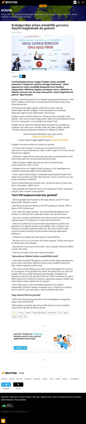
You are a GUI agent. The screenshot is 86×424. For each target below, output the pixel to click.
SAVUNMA (37, 379)
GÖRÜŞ (57, 379)
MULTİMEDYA (74, 379)
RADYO (65, 379)
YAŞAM (45, 379)
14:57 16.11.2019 (17, 32)
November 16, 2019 (60, 140)
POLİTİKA (19, 379)
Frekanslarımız (14, 397)
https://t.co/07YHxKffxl (43, 136)
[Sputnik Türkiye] (10, 4)
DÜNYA (14, 312)
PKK (20, 316)
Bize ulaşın (36, 397)
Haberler (28, 312)
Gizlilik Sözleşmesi (7, 400)
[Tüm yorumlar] (3, 421)
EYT (60, 312)
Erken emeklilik (52, 312)
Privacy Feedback (20, 400)
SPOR (51, 379)
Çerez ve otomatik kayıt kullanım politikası (67, 397)
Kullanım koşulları (26, 397)
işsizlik (66, 312)
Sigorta (14, 316)
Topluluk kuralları (46, 397)
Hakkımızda (5, 397)
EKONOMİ (28, 379)
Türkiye (21, 312)
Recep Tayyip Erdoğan (39, 312)
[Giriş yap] (79, 2)
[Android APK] (7, 405)
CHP (25, 316)
